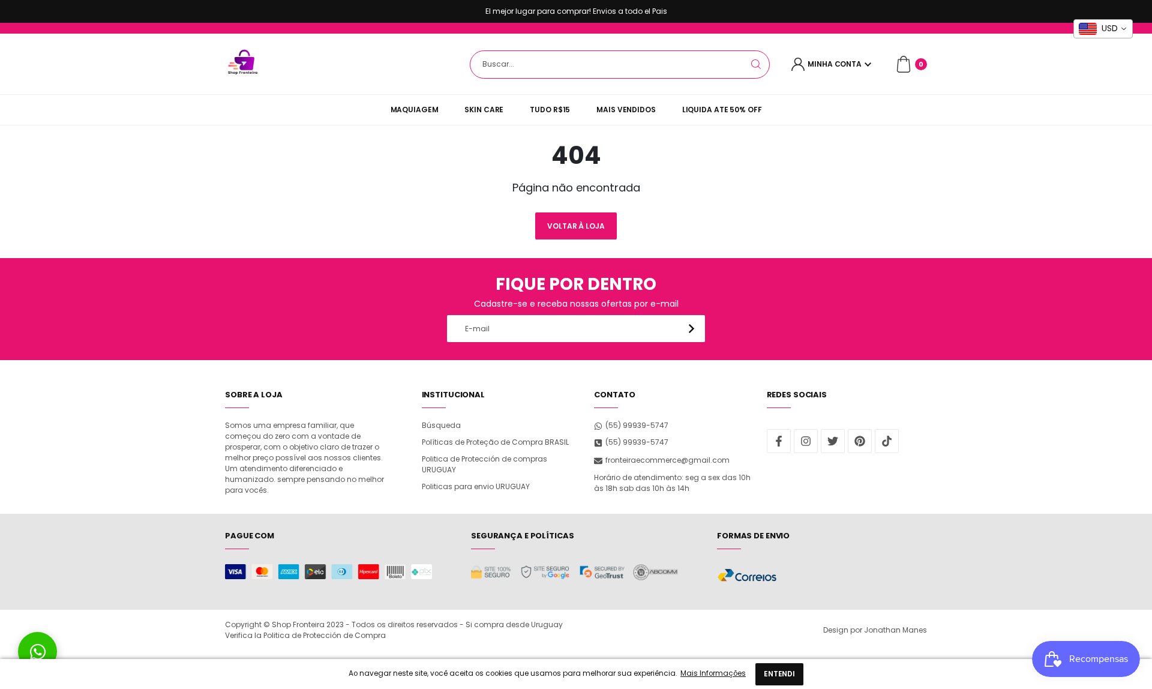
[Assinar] (691, 328)
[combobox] (620, 64)
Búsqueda (441, 425)
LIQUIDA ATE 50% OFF (722, 109)
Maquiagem (415, 109)
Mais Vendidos (625, 109)
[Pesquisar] (755, 64)
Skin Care (483, 109)
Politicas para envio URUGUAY (476, 486)
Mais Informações (713, 673)
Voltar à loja (575, 226)
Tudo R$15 (550, 109)
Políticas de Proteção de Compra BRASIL (495, 442)
